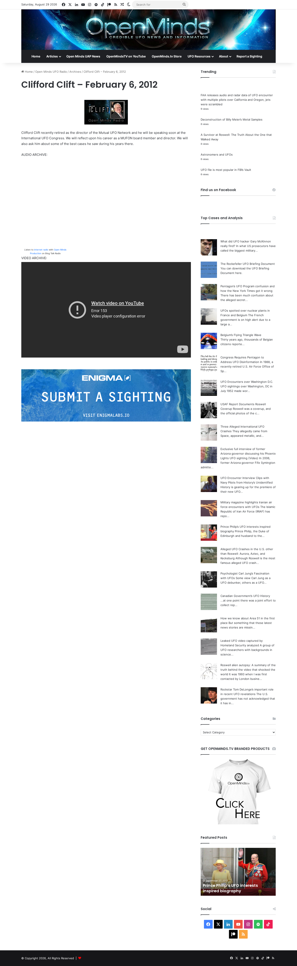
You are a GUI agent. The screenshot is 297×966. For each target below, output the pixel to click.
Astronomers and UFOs (217, 154)
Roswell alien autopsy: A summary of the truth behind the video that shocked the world (248, 669)
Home (36, 56)
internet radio (41, 249)
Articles (52, 56)
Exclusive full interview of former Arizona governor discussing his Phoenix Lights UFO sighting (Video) (248, 453)
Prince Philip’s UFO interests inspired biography (230, 888)
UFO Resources (199, 56)
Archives (75, 71)
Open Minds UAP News (83, 56)
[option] (238, 872)
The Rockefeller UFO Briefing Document (247, 263)
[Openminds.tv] (148, 29)
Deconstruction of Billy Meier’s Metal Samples (231, 119)
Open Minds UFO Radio (51, 71)
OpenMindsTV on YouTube (126, 56)
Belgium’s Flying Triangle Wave (240, 335)
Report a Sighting (249, 56)
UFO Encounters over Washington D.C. (246, 381)
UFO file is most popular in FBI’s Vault (226, 169)
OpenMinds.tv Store (167, 56)
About (223, 56)
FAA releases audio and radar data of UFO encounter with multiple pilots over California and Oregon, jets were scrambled (237, 99)
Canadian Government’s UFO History (245, 596)
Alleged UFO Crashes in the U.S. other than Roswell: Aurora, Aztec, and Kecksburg (246, 553)
